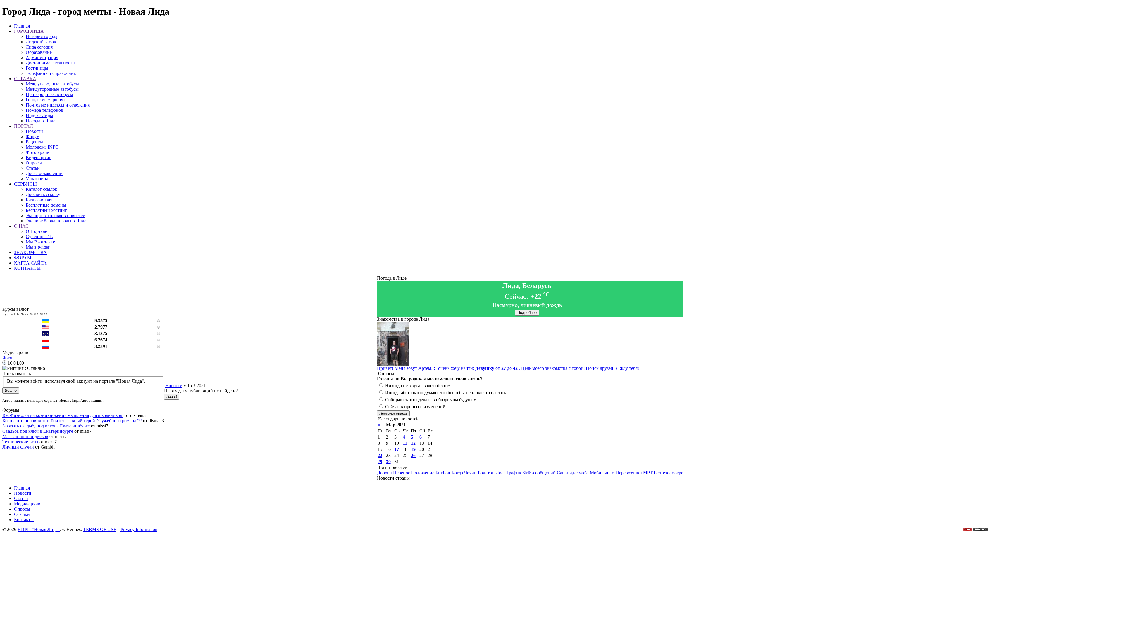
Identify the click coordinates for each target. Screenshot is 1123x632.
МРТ (648, 472)
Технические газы (20, 441)
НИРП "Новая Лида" (39, 529)
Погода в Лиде (40, 120)
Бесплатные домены (46, 204)
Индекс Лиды (39, 115)
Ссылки (22, 514)
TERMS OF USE (99, 529)
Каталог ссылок (41, 189)
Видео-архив (38, 157)
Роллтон (486, 472)
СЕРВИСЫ (25, 183)
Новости (34, 131)
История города (41, 36)
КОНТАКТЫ (27, 268)
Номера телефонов (44, 110)
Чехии (470, 472)
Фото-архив (37, 152)
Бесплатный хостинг (46, 210)
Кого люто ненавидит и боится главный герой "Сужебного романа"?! (72, 420)
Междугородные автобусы (52, 89)
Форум (32, 136)
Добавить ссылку (43, 194)
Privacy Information (138, 529)
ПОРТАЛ (23, 125)
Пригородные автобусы (49, 94)
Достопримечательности (50, 62)
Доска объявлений (44, 173)
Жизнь (8, 357)
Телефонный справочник (51, 73)
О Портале (36, 231)
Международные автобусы (52, 83)
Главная (22, 25)
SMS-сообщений (539, 472)
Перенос (401, 472)
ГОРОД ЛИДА (29, 31)
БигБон (442, 472)
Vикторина (37, 178)
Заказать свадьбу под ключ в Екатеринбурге (46, 425)
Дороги (384, 472)
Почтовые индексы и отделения (58, 104)
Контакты (24, 519)
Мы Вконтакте (40, 241)
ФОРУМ (22, 257)
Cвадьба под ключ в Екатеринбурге (37, 431)
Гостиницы (37, 68)
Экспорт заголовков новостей (55, 215)
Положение (422, 472)
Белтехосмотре (668, 472)
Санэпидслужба (573, 472)
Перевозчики (629, 472)
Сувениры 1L (39, 236)
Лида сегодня (39, 46)
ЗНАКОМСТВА (30, 252)
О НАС (21, 226)
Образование (39, 52)
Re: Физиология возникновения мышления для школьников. (62, 415)
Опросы (34, 162)
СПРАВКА (25, 78)
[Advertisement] (270, 370)
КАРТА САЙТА (30, 262)
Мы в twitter (37, 247)
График (514, 472)
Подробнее (527, 312)
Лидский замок (41, 41)
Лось (500, 472)
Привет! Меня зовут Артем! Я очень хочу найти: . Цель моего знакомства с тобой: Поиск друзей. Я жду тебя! (508, 368)
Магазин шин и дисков (25, 436)
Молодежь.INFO (42, 147)
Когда (457, 472)
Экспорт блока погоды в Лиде (56, 220)
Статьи (33, 168)
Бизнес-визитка (41, 199)
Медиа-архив (27, 503)
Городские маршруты (47, 99)
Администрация (42, 57)
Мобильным (602, 472)
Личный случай (18, 446)
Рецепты (34, 141)
